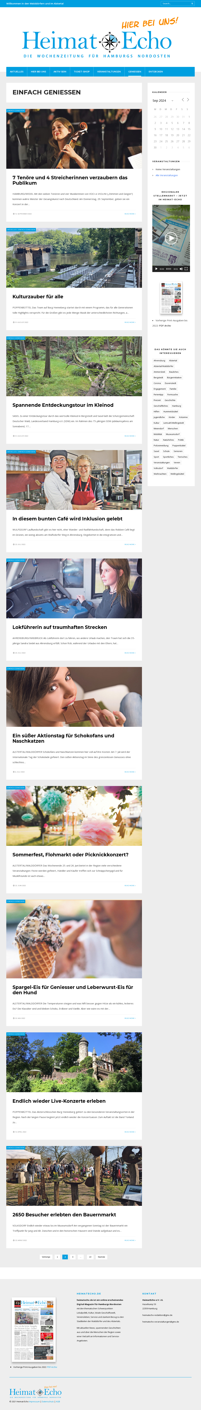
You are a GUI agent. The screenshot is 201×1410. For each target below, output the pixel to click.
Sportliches (168, 456)
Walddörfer (172, 468)
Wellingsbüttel (177, 473)
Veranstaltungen (109, 71)
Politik (181, 439)
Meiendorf (159, 428)
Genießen (134, 71)
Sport (156, 456)
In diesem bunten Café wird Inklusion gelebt (67, 519)
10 (90, 1257)
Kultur (156, 422)
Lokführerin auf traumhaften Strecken (60, 627)
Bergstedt (158, 377)
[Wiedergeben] (156, 268)
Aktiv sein (60, 71)
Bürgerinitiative (174, 377)
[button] (171, 238)
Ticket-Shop (82, 71)
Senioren (178, 451)
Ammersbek (159, 371)
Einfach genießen (15, 111)
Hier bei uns (38, 71)
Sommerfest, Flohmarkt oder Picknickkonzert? (71, 855)
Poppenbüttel (178, 445)
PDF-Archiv (165, 325)
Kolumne (183, 417)
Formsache (172, 394)
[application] (171, 238)
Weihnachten (160, 473)
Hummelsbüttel (170, 411)
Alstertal (173, 360)
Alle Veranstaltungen (167, 175)
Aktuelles (16, 71)
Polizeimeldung (161, 445)
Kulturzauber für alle (38, 297)
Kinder (172, 417)
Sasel (156, 451)
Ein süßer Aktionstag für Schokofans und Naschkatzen (63, 738)
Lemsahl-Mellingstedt (173, 422)
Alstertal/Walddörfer (163, 366)
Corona (157, 383)
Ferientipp (158, 394)
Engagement (160, 388)
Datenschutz (48, 1401)
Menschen (173, 428)
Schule (166, 451)
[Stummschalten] (181, 268)
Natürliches (168, 439)
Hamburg (176, 405)
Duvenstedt (170, 383)
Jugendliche (159, 417)
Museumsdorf (172, 434)
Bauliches (174, 371)
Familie (173, 388)
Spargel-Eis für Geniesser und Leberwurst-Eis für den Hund (73, 990)
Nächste (101, 1257)
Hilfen (156, 411)
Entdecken (156, 71)
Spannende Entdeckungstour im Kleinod (63, 405)
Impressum (34, 1401)
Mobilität (158, 434)
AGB (58, 1401)
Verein (177, 462)
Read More (130, 214)
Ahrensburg (159, 360)
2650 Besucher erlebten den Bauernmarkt (64, 1215)
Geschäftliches (161, 405)
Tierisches (182, 456)
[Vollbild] (186, 268)
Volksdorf (158, 468)
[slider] (168, 269)
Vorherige (46, 1257)
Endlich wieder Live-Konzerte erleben (59, 1101)
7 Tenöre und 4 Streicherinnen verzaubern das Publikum (70, 180)
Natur (156, 439)
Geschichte (170, 400)
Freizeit (157, 400)
